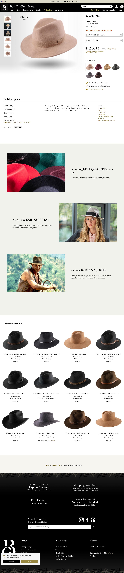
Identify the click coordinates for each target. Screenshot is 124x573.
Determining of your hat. (92, 170)
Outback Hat (102, 112)
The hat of (88, 270)
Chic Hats (101, 110)
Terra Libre (15, 433)
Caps (18, 10)
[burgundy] (98, 67)
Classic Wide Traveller (46, 354)
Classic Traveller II (77, 394)
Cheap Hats (101, 114)
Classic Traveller (108, 394)
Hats (11, 10)
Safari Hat (101, 118)
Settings (11, 561)
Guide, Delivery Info (96, 89)
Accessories (59, 10)
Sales (120, 10)
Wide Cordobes (108, 433)
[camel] (90, 67)
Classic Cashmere (15, 394)
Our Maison (94, 10)
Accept (29, 561)
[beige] (107, 67)
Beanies (38, 10)
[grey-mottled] (116, 67)
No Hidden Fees (91, 53)
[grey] (90, 75)
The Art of (31, 220)
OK (93, 527)
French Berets (28, 10)
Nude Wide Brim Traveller (46, 394)
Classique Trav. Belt (108, 354)
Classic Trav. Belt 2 (15, 354)
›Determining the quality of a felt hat (17, 122)
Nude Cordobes (46, 433)
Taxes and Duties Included (95, 51)
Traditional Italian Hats (105, 116)
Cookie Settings (60, 559)
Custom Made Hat (109, 10)
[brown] (98, 75)
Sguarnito (77, 354)
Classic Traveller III (78, 433)
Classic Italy (101, 108)
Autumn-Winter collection (106, 120)
